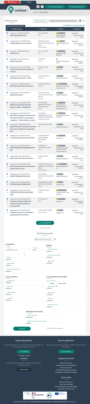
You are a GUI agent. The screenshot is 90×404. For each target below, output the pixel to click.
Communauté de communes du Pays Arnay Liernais (45, 94)
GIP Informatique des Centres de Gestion (41, 401)
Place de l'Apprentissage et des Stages (66, 386)
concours (13, 2)
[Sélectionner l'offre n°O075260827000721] (7, 199)
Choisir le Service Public (66, 384)
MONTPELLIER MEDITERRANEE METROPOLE (43, 137)
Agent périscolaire (16, 95)
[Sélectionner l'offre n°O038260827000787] (7, 51)
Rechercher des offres (66, 363)
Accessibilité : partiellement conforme (66, 372)
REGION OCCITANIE (46, 210)
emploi (29, 2)
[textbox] (18, 250)
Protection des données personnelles (66, 370)
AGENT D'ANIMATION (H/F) (20, 176)
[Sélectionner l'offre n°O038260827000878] (7, 33)
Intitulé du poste (17, 29)
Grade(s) (60, 29)
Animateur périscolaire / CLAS (20, 78)
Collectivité (43, 29)
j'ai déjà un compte (24, 355)
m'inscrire (25, 351)
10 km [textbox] (34, 250)
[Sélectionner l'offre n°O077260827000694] (7, 164)
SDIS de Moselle (44, 190)
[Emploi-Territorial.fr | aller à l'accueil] (18, 10)
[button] (55, 239)
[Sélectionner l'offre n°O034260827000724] (7, 136)
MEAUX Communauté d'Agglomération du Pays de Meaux (46, 166)
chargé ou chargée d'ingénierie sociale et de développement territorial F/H (20, 203)
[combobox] (18, 249)
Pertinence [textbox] (29, 317)
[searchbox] (25, 259)
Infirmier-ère (14, 53)
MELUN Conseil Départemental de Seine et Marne (46, 43)
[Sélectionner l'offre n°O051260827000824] (7, 67)
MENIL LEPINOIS (45, 84)
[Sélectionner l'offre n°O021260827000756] (7, 93)
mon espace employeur (77, 6)
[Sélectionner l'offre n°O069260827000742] (7, 156)
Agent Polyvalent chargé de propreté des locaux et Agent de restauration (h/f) (23, 129)
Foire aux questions (66, 367)
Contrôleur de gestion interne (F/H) (22, 138)
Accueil (36, 12)
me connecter (67, 351)
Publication (77, 29)
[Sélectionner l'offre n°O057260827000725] (7, 190)
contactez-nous (24, 369)
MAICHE (42, 59)
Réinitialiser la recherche (55, 328)
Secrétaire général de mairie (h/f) (21, 86)
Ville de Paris (43, 199)
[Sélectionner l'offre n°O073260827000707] (7, 182)
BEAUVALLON (44, 156)
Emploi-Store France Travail (66, 389)
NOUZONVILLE (44, 76)
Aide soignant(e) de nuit (18, 35)
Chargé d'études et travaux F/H (21, 43)
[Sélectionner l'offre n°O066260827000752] (7, 113)
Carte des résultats (41, 21)
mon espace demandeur (56, 6)
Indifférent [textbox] (50, 294)
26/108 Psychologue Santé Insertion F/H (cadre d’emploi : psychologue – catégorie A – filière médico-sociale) (22, 117)
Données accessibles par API (60, 401)
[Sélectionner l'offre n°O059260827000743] (7, 146)
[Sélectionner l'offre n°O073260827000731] (7, 174)
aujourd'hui (75, 33)
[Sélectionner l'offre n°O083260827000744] (7, 124)
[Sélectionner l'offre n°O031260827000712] (7, 210)
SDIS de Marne (44, 67)
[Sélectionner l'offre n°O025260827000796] (7, 59)
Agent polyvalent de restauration (21, 158)
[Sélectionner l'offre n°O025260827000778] (7, 103)
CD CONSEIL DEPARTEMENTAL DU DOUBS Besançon (44, 104)
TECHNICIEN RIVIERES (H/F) (20, 184)
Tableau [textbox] (28, 323)
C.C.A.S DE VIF (44, 33)
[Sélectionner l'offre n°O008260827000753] (7, 84)
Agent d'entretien (16, 61)
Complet (51, 283)
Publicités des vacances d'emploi (65, 365)
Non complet (62, 283)
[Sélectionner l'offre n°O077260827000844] (7, 41)
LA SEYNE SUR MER (46, 124)
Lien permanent (45, 228)
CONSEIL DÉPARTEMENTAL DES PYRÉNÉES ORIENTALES (45, 115)
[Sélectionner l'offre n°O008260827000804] (7, 76)
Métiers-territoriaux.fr (66, 382)
